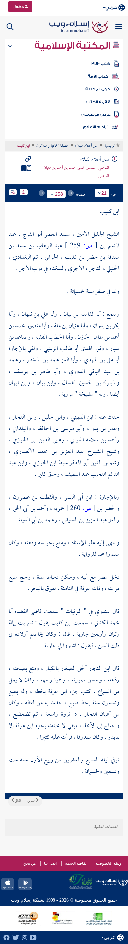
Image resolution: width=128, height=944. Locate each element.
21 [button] (104, 193)
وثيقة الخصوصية (108, 863)
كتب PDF (100, 63)
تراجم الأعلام (95, 127)
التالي (17, 801)
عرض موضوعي (96, 114)
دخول (19, 6)
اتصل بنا (50, 863)
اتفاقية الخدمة (76, 863)
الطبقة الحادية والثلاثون (52, 146)
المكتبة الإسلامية (73, 45)
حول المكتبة (97, 89)
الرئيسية (110, 146)
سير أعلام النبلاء (86, 146)
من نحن (29, 863)
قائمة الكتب (98, 102)
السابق (31, 801)
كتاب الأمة (98, 76)
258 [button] (59, 194)
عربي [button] (111, 7)
